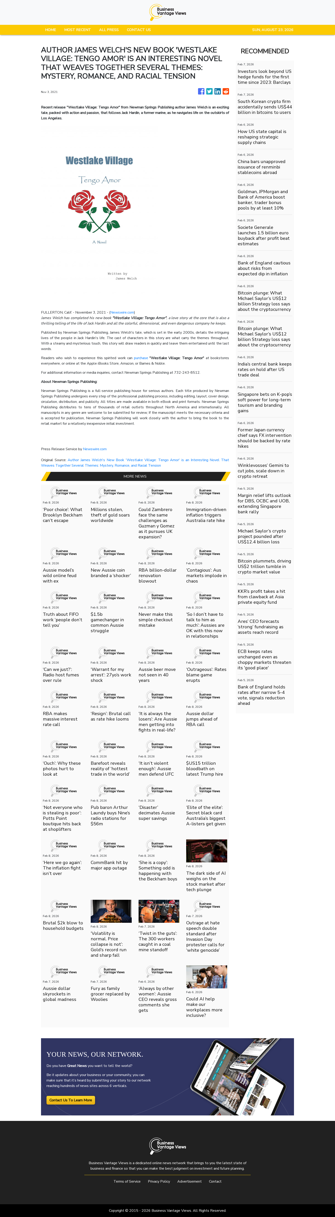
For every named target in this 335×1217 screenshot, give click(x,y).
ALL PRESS (109, 29)
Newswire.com (122, 312)
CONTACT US (139, 29)
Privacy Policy (159, 1181)
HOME (50, 29)
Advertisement (189, 1181)
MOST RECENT (77, 29)
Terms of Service (127, 1181)
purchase (141, 357)
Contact (215, 1181)
